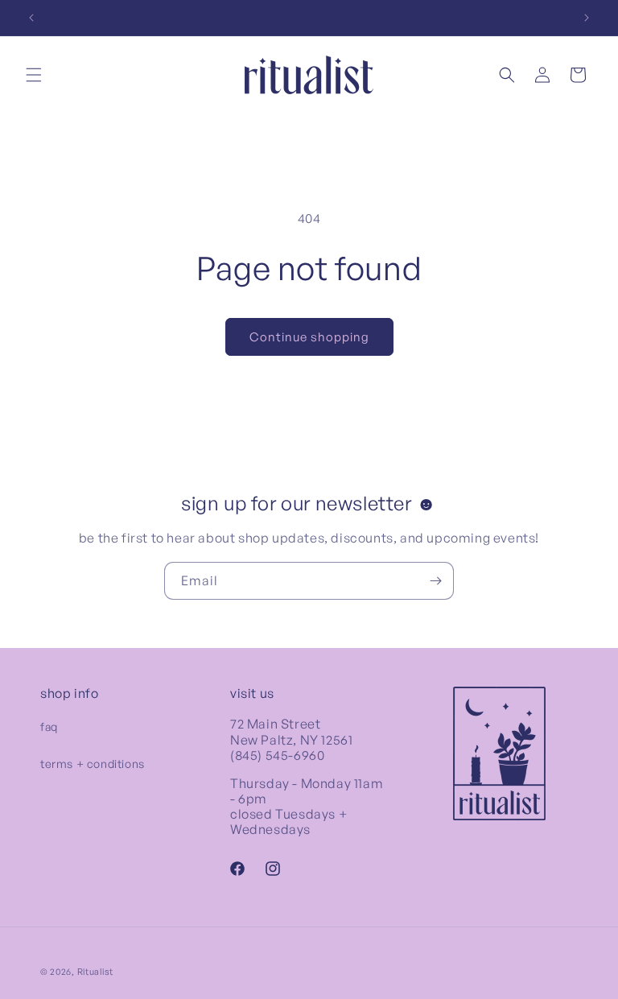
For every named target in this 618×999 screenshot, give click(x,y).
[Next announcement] (586, 17)
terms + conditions (92, 763)
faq (49, 726)
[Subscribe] (435, 581)
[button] (34, 75)
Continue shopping (309, 337)
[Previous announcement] (31, 17)
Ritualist (95, 971)
